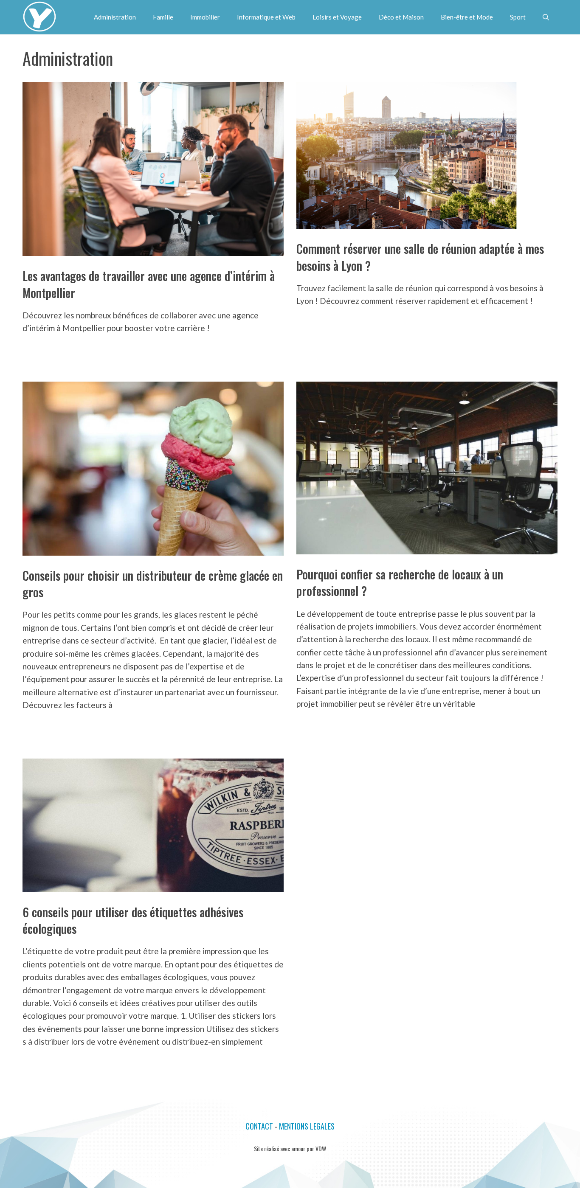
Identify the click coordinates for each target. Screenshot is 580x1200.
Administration (115, 17)
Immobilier (205, 17)
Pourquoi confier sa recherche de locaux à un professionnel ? (399, 582)
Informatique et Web (266, 17)
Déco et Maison (401, 17)
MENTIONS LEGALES (307, 1126)
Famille (163, 17)
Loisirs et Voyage (337, 17)
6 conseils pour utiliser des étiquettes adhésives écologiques (133, 920)
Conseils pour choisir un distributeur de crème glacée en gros (153, 584)
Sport (518, 17)
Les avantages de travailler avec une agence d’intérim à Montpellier (149, 284)
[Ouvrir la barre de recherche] (545, 17)
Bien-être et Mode (467, 17)
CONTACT (259, 1126)
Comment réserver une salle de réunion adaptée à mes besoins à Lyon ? (420, 257)
